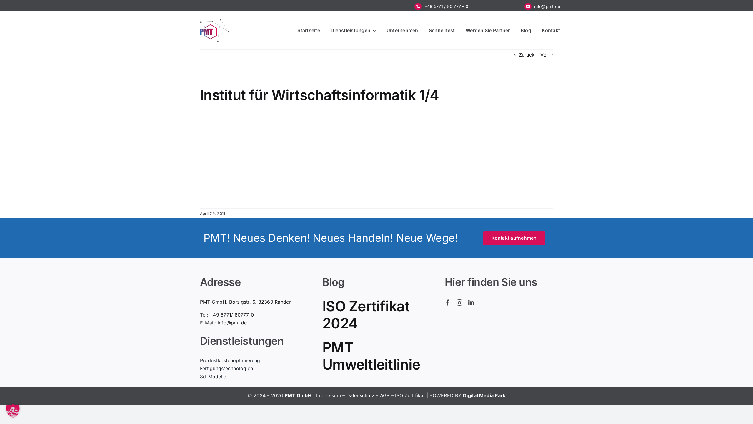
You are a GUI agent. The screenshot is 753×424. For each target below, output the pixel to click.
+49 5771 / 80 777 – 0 (446, 6)
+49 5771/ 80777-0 (232, 315)
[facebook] (448, 303)
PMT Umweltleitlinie (371, 356)
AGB (385, 395)
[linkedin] (471, 303)
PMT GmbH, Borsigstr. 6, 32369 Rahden (246, 302)
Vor (544, 55)
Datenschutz (360, 395)
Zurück (526, 55)
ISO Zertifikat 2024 (365, 314)
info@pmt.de (547, 6)
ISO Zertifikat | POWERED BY (429, 395)
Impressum (328, 395)
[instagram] (459, 303)
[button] (13, 411)
